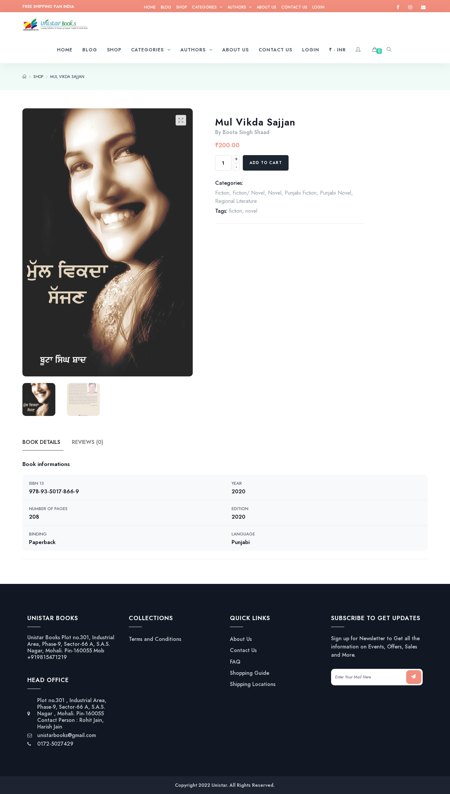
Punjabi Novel (335, 193)
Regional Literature (236, 201)
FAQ (235, 662)
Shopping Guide (249, 673)
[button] (181, 120)
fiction (235, 211)
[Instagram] (410, 7)
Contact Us (294, 7)
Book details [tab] (41, 442)
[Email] (423, 7)
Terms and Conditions (155, 639)
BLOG (166, 7)
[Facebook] (398, 7)
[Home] (24, 77)
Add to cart (265, 163)
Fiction (222, 193)
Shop (181, 7)
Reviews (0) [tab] (87, 442)
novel (251, 211)
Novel (274, 193)
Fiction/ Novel (249, 193)
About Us (266, 7)
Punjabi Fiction (301, 193)
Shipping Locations (252, 684)
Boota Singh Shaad (246, 132)
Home (150, 7)
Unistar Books (43, 637)
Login (318, 7)
